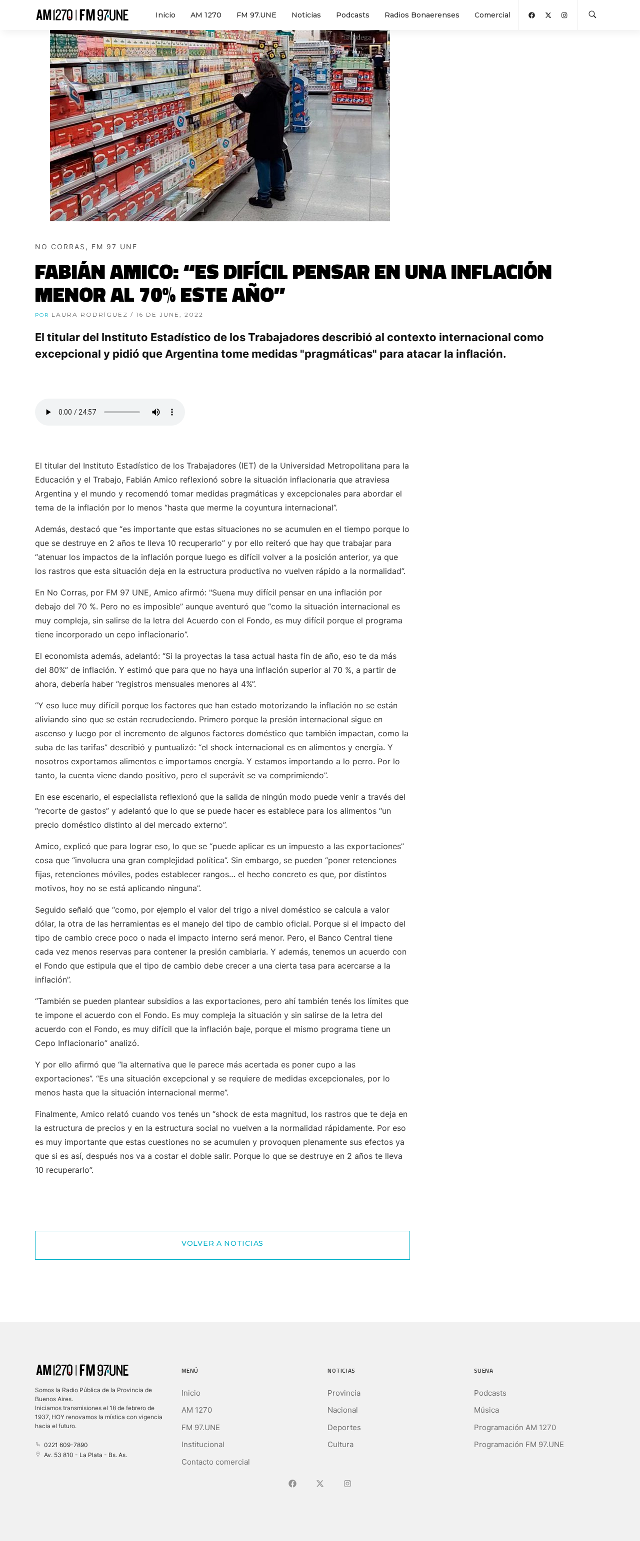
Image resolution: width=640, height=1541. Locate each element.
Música (486, 1410)
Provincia (344, 1393)
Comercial (492, 14)
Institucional (203, 1444)
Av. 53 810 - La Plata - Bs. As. (84, 1455)
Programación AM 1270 (515, 1427)
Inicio (166, 14)
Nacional (343, 1410)
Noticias (306, 14)
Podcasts (353, 14)
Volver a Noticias (223, 1243)
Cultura (341, 1444)
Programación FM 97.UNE (519, 1444)
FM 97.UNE (256, 14)
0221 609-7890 (64, 1445)
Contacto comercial (216, 1462)
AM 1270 (206, 14)
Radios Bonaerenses (422, 14)
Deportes (344, 1427)
